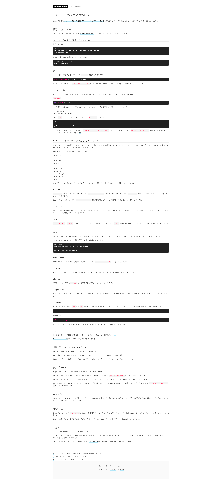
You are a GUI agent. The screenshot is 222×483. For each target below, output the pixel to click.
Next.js (122, 469)
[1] (80, 132)
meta (57, 163)
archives (78, 6)
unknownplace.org (60, 6)
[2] (115, 335)
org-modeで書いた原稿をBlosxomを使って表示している (84, 21)
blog (71, 6)
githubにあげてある (87, 33)
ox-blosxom (93, 441)
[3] (154, 379)
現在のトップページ (60, 339)
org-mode (113, 469)
